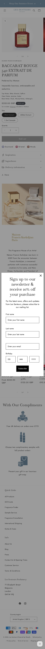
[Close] (41, 275)
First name (10, 314)
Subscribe (22, 369)
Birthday (9, 353)
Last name (10, 328)
